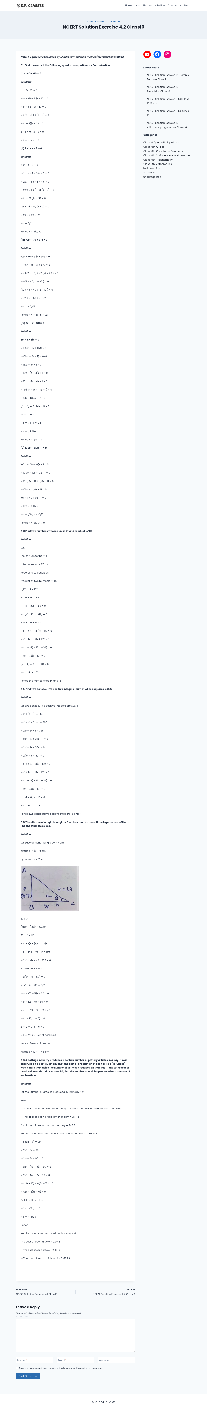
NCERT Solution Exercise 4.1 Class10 (36, 1292)
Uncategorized (152, 177)
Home (128, 5)
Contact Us (174, 5)
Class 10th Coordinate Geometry (163, 151)
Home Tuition (157, 5)
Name (22, 1360)
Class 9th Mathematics (157, 164)
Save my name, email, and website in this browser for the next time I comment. (61, 1368)
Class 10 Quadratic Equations (103, 21)
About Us (140, 5)
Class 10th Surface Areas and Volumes (166, 155)
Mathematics (151, 168)
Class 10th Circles (153, 147)
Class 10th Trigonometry (158, 159)
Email (62, 1360)
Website (104, 1360)
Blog (187, 5)
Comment (23, 1316)
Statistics (149, 172)
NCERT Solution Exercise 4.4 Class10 (114, 1292)
